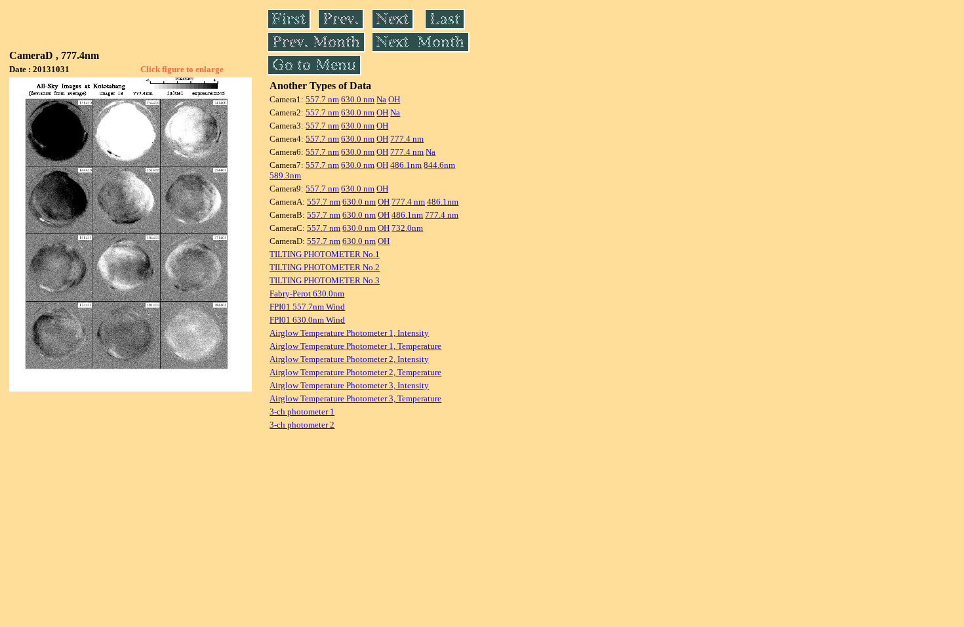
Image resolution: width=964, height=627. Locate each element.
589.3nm (285, 175)
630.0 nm (357, 99)
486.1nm (406, 165)
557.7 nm (322, 99)
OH (394, 99)
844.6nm (439, 165)
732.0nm (407, 228)
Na (381, 99)
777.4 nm (407, 139)
